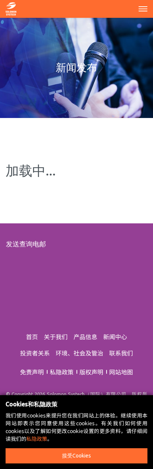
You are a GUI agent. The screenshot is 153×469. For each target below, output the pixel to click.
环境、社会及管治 (79, 352)
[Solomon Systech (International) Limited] (11, 7)
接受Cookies (76, 456)
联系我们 (121, 352)
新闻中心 (115, 336)
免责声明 (32, 371)
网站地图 (121, 371)
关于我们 (56, 336)
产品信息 (85, 336)
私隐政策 (62, 371)
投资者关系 (35, 352)
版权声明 (91, 371)
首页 (32, 336)
